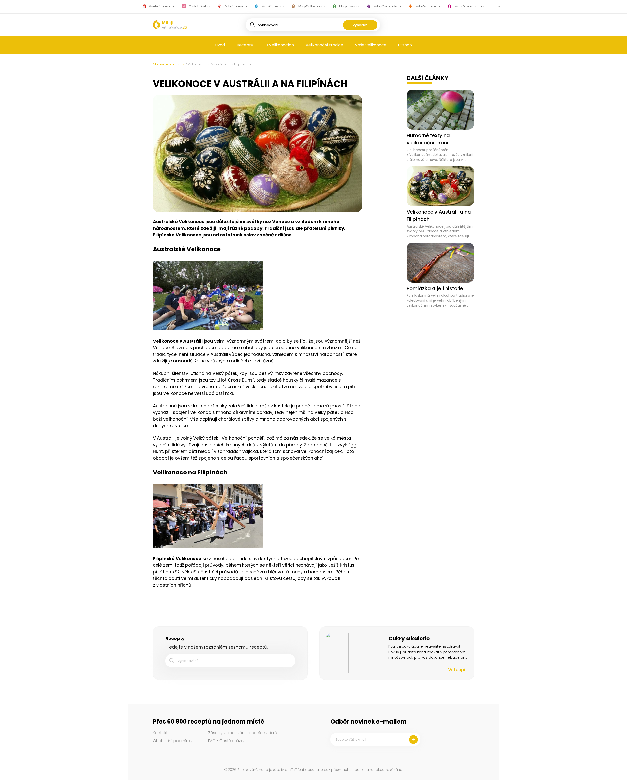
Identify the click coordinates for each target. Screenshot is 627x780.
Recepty (245, 45)
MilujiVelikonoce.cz (169, 64)
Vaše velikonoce (370, 45)
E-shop (405, 45)
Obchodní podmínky (173, 740)
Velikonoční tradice (324, 45)
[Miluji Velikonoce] (170, 24)
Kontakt (160, 733)
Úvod (220, 45)
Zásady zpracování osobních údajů (242, 733)
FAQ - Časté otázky (226, 740)
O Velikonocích (279, 45)
